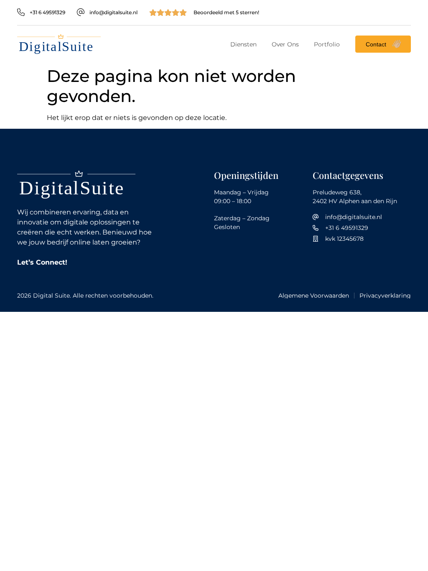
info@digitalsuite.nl (113, 12)
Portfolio (327, 44)
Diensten (243, 44)
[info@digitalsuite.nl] (80, 12)
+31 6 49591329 (47, 12)
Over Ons (285, 44)
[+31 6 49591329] (21, 12)
